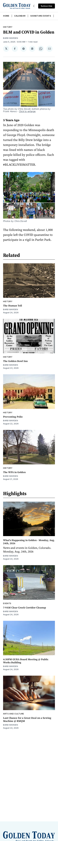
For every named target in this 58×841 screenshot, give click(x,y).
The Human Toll (12, 305)
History (8, 27)
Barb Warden (10, 38)
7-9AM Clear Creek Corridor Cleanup (24, 607)
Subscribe (46, 6)
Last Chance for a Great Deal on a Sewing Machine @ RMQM (27, 719)
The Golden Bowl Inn (15, 361)
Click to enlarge (27, 111)
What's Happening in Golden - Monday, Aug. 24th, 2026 (29, 541)
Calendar (20, 16)
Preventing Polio (13, 416)
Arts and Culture (13, 714)
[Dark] (34, 6)
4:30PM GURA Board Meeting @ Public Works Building (25, 661)
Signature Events (40, 16)
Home (6, 16)
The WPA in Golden (14, 472)
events (7, 603)
